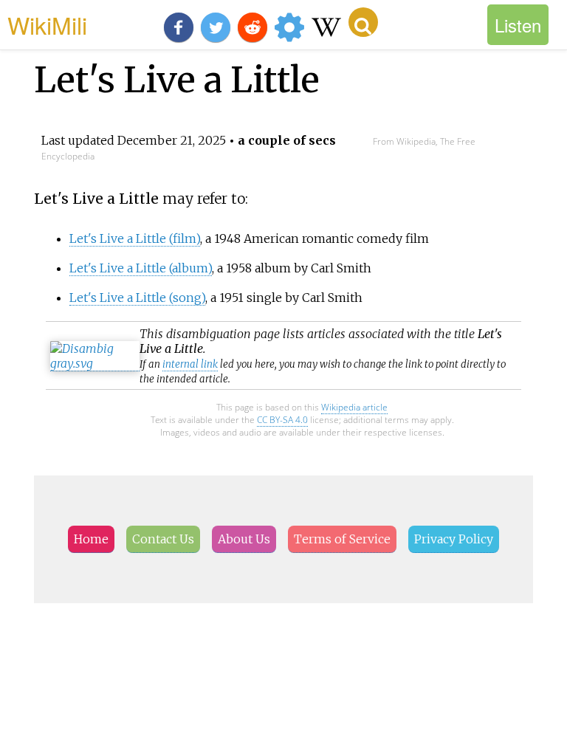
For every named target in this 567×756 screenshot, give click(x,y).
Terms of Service (342, 539)
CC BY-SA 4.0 (282, 419)
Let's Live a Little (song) (137, 297)
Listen (518, 25)
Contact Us (163, 539)
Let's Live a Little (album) (140, 268)
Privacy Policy (453, 539)
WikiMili (47, 24)
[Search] (363, 22)
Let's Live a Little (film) (134, 238)
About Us (244, 539)
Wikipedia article (354, 407)
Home (91, 539)
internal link (190, 364)
